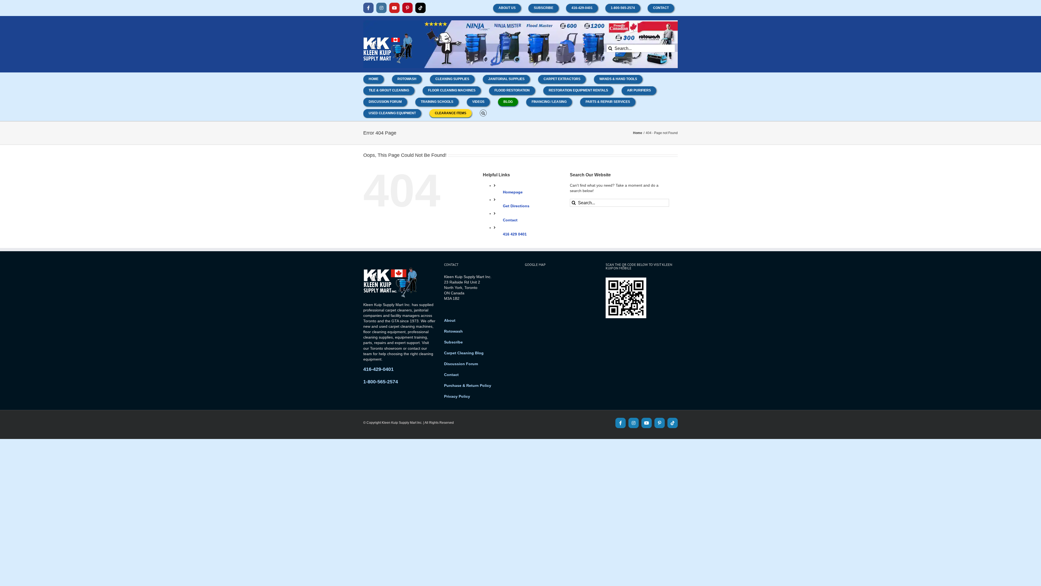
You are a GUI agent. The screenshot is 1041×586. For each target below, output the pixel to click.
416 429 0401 (515, 234)
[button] (483, 112)
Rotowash (453, 331)
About (449, 320)
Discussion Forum (461, 364)
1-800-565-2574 (380, 381)
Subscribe (453, 342)
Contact (510, 220)
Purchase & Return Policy (467, 385)
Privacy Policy (457, 396)
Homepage (513, 192)
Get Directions (516, 206)
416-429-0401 (378, 369)
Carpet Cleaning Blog (464, 353)
